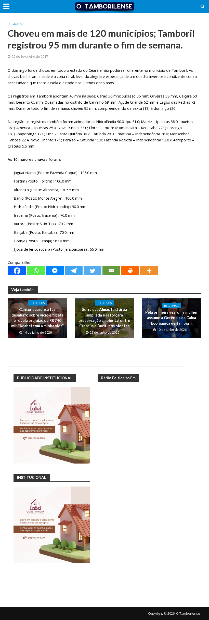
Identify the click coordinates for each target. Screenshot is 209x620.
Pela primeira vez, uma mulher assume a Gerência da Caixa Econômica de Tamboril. (171, 317)
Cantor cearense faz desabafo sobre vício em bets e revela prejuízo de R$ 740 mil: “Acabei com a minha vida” (37, 317)
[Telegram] (74, 270)
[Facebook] (17, 270)
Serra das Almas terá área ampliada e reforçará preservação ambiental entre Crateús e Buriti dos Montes (104, 317)
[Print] (130, 270)
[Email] (111, 270)
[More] (149, 270)
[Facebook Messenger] (55, 270)
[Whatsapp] (36, 270)
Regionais (16, 23)
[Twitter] (92, 270)
